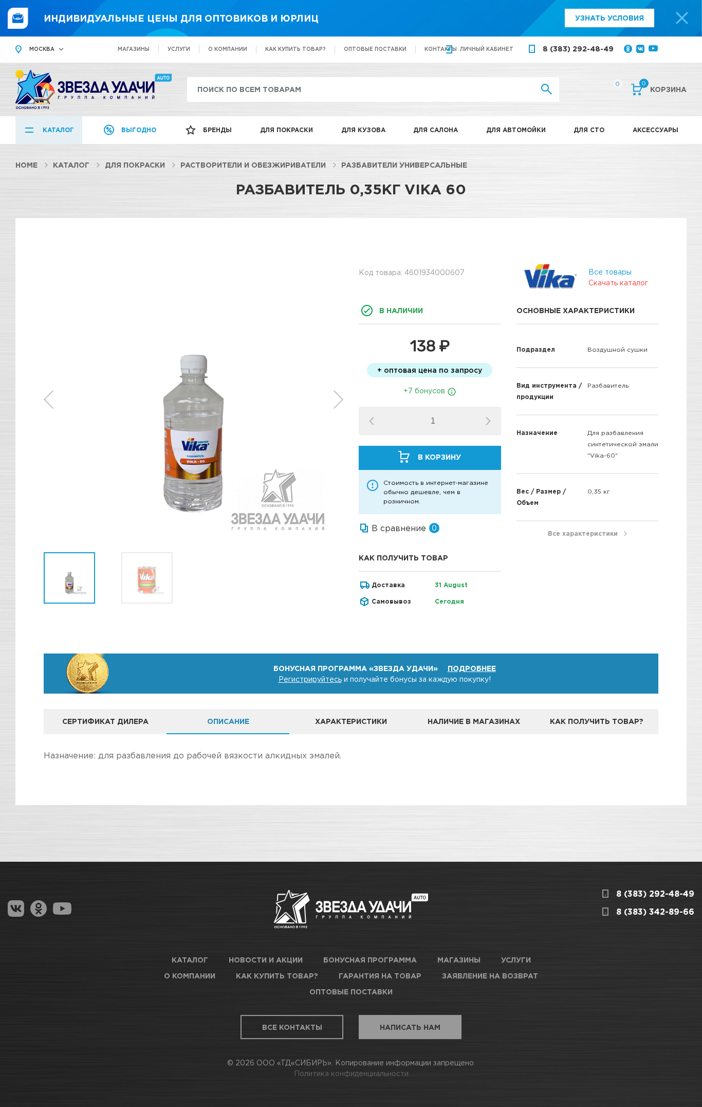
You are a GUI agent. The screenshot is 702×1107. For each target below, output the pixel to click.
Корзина (664, 88)
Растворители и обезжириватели (253, 165)
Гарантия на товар (380, 975)
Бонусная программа (370, 960)
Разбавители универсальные (404, 165)
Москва (41, 49)
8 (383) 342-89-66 (655, 911)
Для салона (435, 129)
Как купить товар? (295, 49)
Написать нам (410, 1027)
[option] (193, 399)
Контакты (440, 49)
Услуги (179, 49)
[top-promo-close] (682, 18)
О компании (227, 49)
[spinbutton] (432, 421)
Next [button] (338, 399)
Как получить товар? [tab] (596, 721)
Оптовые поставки (375, 49)
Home (26, 165)
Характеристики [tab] (351, 721)
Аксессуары (655, 129)
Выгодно (138, 129)
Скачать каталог (618, 282)
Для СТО (589, 129)
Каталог (58, 129)
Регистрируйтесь (310, 679)
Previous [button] (48, 399)
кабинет (486, 49)
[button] (488, 421)
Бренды (217, 129)
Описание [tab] (228, 721)
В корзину (439, 457)
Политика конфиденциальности (351, 1073)
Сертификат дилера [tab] (105, 721)
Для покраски (286, 129)
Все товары (610, 272)
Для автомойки (516, 129)
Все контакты (292, 1027)
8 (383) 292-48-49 (578, 48)
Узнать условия (609, 18)
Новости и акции (266, 960)
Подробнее (472, 668)
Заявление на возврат (490, 975)
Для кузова (363, 129)
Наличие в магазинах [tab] (474, 721)
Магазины (134, 49)
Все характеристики (583, 533)
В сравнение (399, 528)
